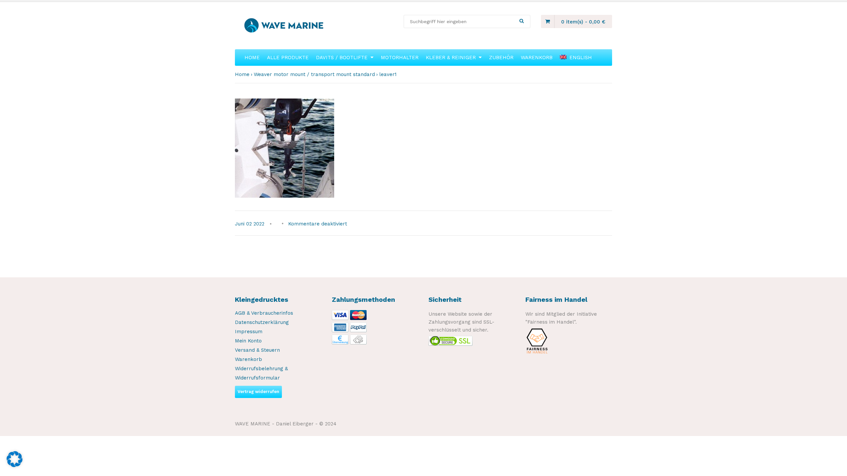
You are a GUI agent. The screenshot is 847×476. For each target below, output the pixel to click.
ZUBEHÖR (501, 57)
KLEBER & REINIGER (451, 57)
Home (242, 74)
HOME (252, 57)
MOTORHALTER (400, 57)
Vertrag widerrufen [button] (258, 391)
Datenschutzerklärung (262, 322)
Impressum (248, 332)
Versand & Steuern (257, 350)
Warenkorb (248, 359)
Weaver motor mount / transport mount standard (314, 74)
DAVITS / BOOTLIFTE (342, 57)
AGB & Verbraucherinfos (264, 313)
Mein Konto (248, 341)
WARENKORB (537, 57)
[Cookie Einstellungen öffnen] (14, 465)
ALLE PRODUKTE (288, 57)
